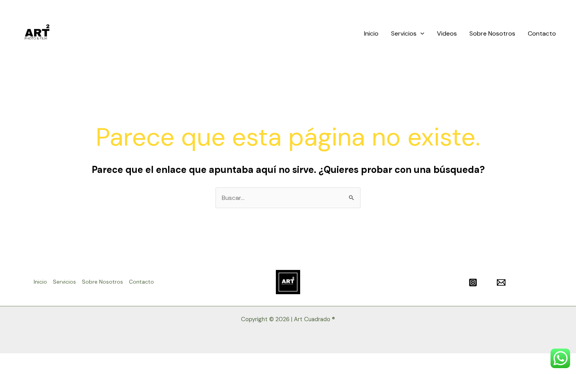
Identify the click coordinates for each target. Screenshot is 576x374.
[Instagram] (473, 282)
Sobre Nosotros (492, 33)
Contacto (542, 33)
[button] (420, 34)
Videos (447, 33)
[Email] (501, 282)
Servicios (404, 33)
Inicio (371, 33)
